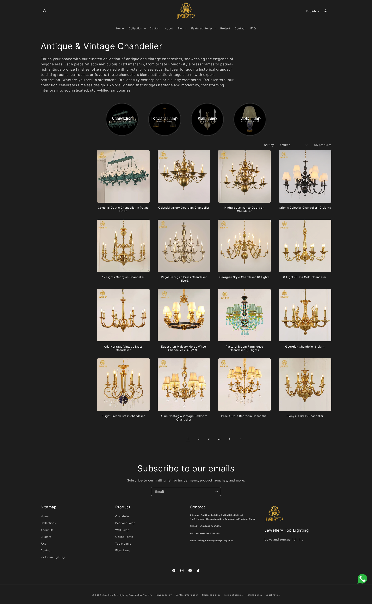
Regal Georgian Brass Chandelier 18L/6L (184, 278)
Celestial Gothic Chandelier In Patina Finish (123, 209)
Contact (46, 550)
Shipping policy (211, 595)
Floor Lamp (123, 550)
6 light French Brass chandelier (123, 416)
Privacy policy (164, 595)
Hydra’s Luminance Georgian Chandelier (244, 209)
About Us (47, 530)
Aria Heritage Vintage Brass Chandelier (123, 348)
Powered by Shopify (140, 595)
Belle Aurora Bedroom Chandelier (244, 416)
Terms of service (233, 595)
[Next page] (240, 438)
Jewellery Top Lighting (115, 595)
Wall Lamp (122, 530)
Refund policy (254, 595)
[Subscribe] (216, 491)
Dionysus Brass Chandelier (305, 416)
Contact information (187, 595)
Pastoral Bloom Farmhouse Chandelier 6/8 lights (244, 348)
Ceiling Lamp (124, 536)
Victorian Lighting (53, 557)
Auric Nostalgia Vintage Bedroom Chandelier (183, 417)
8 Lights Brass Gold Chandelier (304, 277)
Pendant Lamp (125, 523)
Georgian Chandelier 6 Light (305, 346)
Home (44, 516)
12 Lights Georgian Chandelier (123, 277)
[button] (45, 11)
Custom (46, 536)
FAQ (43, 543)
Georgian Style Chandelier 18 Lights (244, 277)
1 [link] (188, 438)
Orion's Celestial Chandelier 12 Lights (305, 207)
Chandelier (122, 516)
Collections (48, 523)
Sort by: (269, 145)
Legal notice (273, 595)
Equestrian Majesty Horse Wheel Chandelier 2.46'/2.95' (184, 348)
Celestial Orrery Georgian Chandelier (183, 207)
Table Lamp (123, 543)
